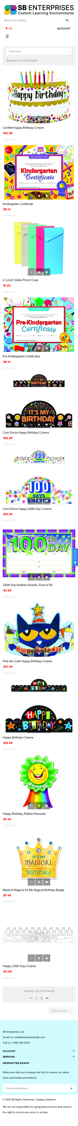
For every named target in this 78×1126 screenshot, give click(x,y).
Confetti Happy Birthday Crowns (23, 127)
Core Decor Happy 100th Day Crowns (27, 508)
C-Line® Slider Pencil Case (20, 280)
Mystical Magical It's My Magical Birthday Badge (33, 890)
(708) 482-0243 (21, 1042)
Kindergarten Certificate (18, 204)
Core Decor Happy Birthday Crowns (26, 432)
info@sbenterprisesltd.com (29, 1037)
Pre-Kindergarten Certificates (21, 356)
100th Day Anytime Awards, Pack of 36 (27, 585)
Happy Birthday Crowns (18, 737)
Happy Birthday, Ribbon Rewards (24, 813)
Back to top (61, 1011)
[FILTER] (75, 563)
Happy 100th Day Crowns (19, 966)
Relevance (39, 51)
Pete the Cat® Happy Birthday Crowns (27, 661)
